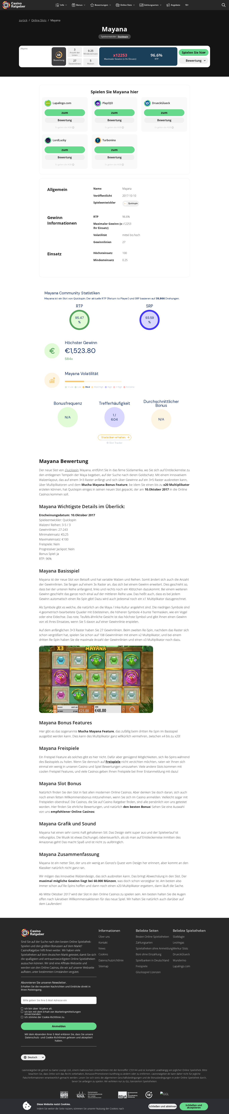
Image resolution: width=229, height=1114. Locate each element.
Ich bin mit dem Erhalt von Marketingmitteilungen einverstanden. (52, 1013)
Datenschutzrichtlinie (111, 960)
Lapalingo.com (181, 966)
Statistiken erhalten (113, 437)
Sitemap (103, 966)
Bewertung (65, 120)
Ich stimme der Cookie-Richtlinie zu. (44, 1017)
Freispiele (113, 762)
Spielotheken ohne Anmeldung (154, 948)
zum (65, 113)
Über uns (104, 937)
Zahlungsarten (144, 942)
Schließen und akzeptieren (194, 1106)
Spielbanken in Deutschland (152, 960)
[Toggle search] (224, 5)
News (102, 948)
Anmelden (59, 1026)
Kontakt (103, 942)
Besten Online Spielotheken (152, 937)
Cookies (103, 954)
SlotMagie (179, 937)
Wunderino (179, 960)
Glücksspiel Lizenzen (148, 972)
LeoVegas (178, 942)
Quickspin (123, 36)
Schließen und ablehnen (163, 1106)
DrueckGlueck (181, 954)
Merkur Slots (180, 948)
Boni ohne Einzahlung (148, 954)
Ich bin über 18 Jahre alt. (38, 1008)
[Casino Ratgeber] (21, 5)
